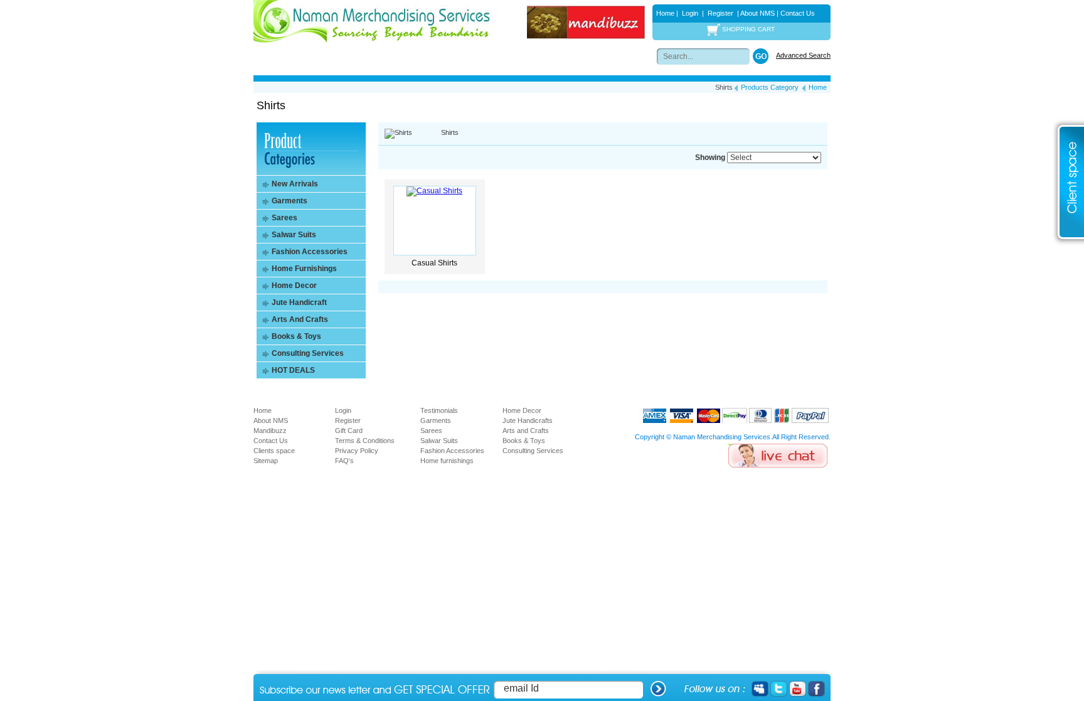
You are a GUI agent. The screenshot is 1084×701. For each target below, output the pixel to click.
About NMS (757, 13)
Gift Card (349, 430)
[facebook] (816, 688)
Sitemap (265, 460)
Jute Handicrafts (527, 420)
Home (665, 13)
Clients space (274, 450)
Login (690, 13)
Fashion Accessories (452, 450)
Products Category (770, 87)
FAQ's (344, 460)
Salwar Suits (439, 440)
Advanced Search (803, 55)
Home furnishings (447, 460)
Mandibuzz (270, 430)
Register (720, 13)
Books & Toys (523, 440)
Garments (435, 420)
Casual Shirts (434, 263)
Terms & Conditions (365, 440)
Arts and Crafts (525, 430)
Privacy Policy (356, 450)
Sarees (431, 430)
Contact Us (797, 13)
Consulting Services (532, 450)
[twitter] (778, 688)
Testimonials (439, 410)
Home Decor (521, 410)
